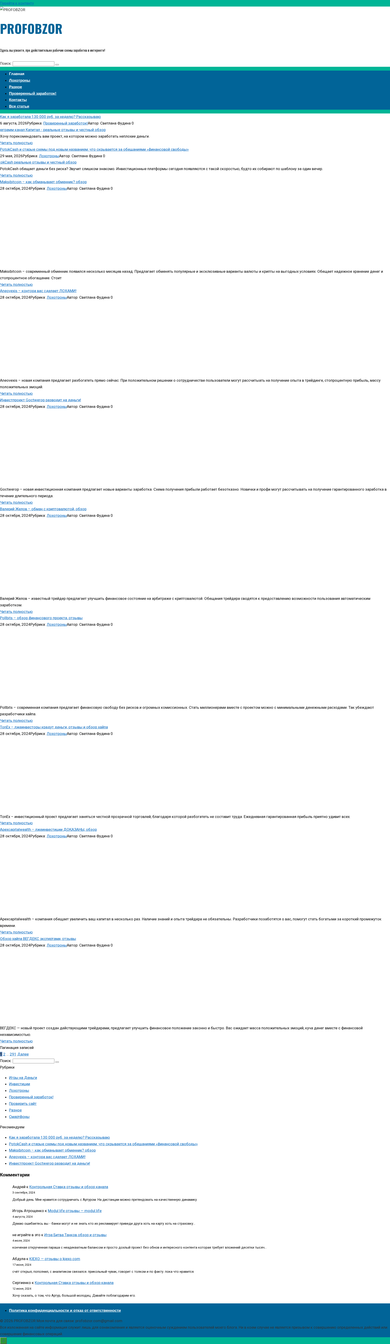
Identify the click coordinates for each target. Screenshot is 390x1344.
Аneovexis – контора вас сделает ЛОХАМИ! (38, 291)
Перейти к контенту (17, 3)
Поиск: (6, 63)
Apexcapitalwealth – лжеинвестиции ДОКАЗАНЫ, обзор (48, 829)
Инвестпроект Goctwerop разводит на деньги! (40, 400)
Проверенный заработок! (65, 123)
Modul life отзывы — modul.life (75, 1210)
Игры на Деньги (23, 1077)
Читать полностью (16, 143)
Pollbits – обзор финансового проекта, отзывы (41, 618)
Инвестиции (19, 1084)
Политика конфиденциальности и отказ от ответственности (65, 1310)
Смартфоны (19, 1116)
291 (13, 1054)
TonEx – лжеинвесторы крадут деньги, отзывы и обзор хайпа (54, 727)
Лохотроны (49, 156)
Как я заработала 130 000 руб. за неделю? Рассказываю (50, 116)
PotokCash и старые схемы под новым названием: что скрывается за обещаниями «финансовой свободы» (94, 149)
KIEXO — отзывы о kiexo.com (54, 1258)
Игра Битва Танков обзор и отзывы (75, 1235)
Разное (15, 1110)
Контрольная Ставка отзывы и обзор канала (68, 1187)
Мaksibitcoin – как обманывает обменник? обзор (43, 182)
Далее (23, 1054)
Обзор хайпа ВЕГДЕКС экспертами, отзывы (38, 938)
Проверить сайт (23, 1103)
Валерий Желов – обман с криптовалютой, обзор (43, 509)
